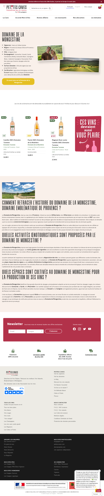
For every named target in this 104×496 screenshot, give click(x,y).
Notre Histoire (8, 447)
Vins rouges (7, 413)
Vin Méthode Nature (60, 390)
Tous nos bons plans (10, 407)
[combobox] (34, 331)
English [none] (77, 7)
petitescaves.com (59, 444)
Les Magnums (8, 427)
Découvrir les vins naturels (62, 382)
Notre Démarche (9, 450)
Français (95, 494)
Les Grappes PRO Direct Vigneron (14, 467)
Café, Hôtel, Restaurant (61, 464)
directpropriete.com (59, 447)
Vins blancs (7, 410)
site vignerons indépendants (62, 450)
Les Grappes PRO (9, 464)
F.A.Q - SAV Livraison (60, 407)
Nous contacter (58, 404)
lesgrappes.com (58, 441)
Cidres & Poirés (58, 393)
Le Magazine (8, 455)
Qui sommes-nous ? (10, 441)
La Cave (6, 17)
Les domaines (96, 17)
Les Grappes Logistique (11, 476)
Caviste (56, 469)
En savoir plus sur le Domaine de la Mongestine (18, 81)
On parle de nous (9, 444)
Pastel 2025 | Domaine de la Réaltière (36, 141)
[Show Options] (42, 331)
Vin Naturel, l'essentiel (60, 385)
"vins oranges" (8, 418)
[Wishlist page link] (4, 6)
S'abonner (53, 331)
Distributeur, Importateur (61, 467)
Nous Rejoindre (8, 452)
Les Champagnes (9, 421)
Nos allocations (78, 17)
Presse (56, 396)
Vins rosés (7, 415)
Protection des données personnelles (65, 421)
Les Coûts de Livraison (61, 413)
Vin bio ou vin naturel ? (61, 387)
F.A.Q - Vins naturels (60, 410)
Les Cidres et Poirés (10, 429)
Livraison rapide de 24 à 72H (39, 355)
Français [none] (70, 7)
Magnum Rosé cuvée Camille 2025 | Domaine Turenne (60, 142)
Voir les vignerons (59, 374)
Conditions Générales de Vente (63, 418)
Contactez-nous (91, 354)
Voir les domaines (59, 376)
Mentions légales (59, 415)
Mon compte (88, 6)
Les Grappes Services (10, 473)
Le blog (56, 379)
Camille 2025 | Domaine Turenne (12, 141)
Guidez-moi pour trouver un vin (13, 404)
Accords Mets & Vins (22, 17)
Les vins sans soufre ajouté (12, 424)
